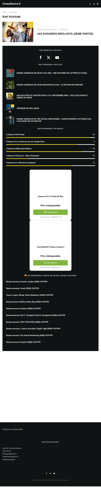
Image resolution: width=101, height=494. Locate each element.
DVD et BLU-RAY (51, 29)
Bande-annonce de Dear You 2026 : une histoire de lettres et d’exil (52, 73)
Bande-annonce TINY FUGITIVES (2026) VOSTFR (27, 322)
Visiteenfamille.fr (8, 459)
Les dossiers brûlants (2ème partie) (65, 33)
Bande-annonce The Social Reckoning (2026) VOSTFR (29, 335)
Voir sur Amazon (50, 212)
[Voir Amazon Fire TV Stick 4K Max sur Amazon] (50, 182)
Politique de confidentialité (12, 429)
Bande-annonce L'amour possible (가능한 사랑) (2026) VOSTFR (33, 329)
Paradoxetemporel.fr (10, 457)
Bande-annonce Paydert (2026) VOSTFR (23, 342)
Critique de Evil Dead (28, 108)
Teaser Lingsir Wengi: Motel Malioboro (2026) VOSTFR (29, 295)
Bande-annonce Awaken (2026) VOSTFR (23, 308)
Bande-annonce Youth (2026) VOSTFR (22, 288)
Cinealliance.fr (11, 3)
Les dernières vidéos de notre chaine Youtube (51, 275)
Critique (40, 29)
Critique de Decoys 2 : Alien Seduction (22, 156)
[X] (50, 473)
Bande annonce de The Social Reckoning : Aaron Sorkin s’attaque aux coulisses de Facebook (54, 120)
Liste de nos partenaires (11, 448)
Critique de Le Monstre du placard (20, 163)
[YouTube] (54, 473)
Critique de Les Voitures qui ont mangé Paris (25, 142)
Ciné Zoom (6, 451)
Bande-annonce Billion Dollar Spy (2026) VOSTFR (27, 302)
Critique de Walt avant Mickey (19, 148)
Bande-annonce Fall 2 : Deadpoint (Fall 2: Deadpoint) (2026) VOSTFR (35, 315)
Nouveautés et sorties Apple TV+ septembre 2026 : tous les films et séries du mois (52, 96)
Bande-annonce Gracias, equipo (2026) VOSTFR (26, 282)
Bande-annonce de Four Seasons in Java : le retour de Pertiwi (50, 85)
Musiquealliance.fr (9, 454)
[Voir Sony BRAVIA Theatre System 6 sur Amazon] (50, 233)
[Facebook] (46, 473)
